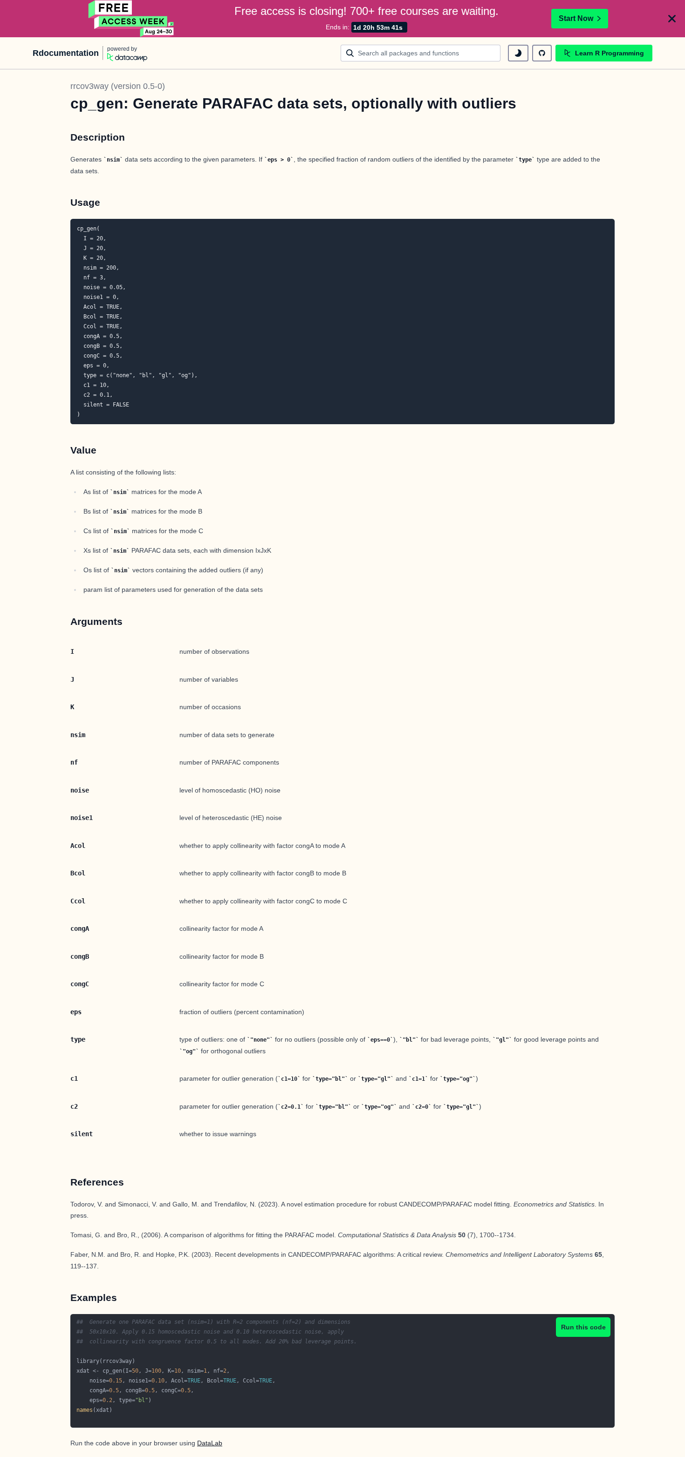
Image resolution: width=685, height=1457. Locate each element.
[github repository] (542, 53)
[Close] (672, 18)
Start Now (576, 18)
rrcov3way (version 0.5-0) (117, 86)
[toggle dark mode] (518, 53)
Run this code (583, 1327)
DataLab (209, 1443)
